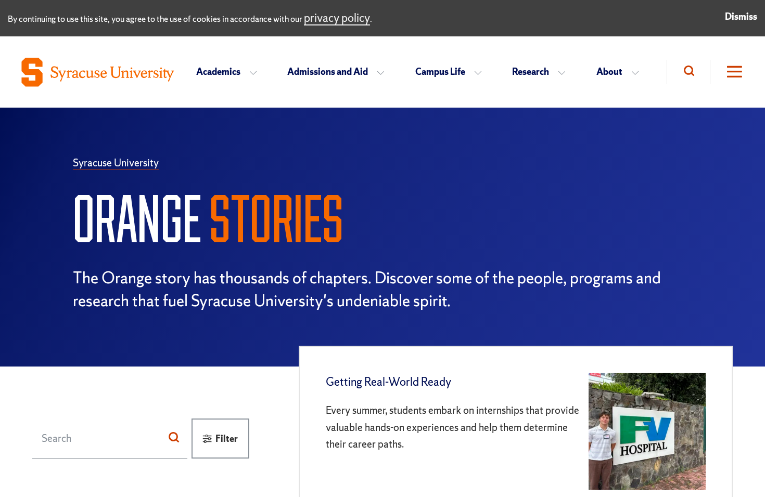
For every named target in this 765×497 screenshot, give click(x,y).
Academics (218, 71)
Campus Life (440, 71)
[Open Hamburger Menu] (727, 72)
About (609, 71)
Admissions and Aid (327, 71)
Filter (226, 438)
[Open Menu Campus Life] (481, 72)
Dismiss (741, 16)
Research (530, 71)
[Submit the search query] (174, 438)
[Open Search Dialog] (688, 72)
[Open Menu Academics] (256, 72)
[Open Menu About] (638, 72)
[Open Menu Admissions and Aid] (384, 72)
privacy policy (337, 17)
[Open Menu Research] (565, 72)
